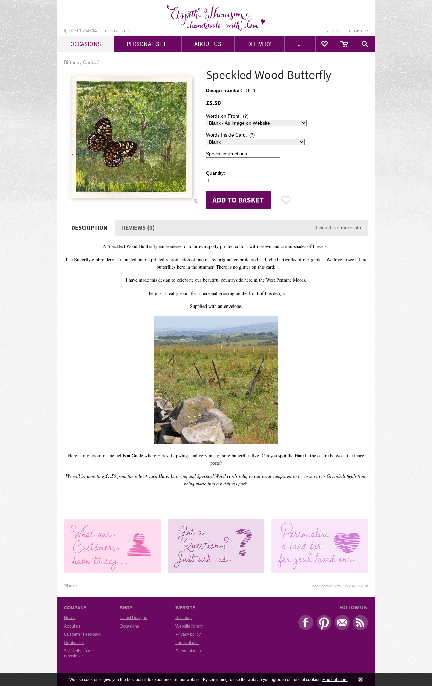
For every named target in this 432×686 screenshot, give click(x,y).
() (245, 116)
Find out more (335, 679)
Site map (184, 617)
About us (72, 626)
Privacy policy (188, 634)
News (69, 617)
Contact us (117, 31)
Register (358, 31)
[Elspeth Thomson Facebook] (304, 624)
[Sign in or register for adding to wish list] (286, 200)
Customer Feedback (82, 634)
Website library (189, 626)
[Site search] (365, 44)
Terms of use (187, 642)
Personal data (188, 650)
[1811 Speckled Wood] (131, 137)
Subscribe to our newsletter (79, 653)
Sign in (332, 31)
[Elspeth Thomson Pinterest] (322, 624)
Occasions (129, 626)
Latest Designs (133, 617)
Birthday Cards (80, 62)
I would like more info (338, 227)
